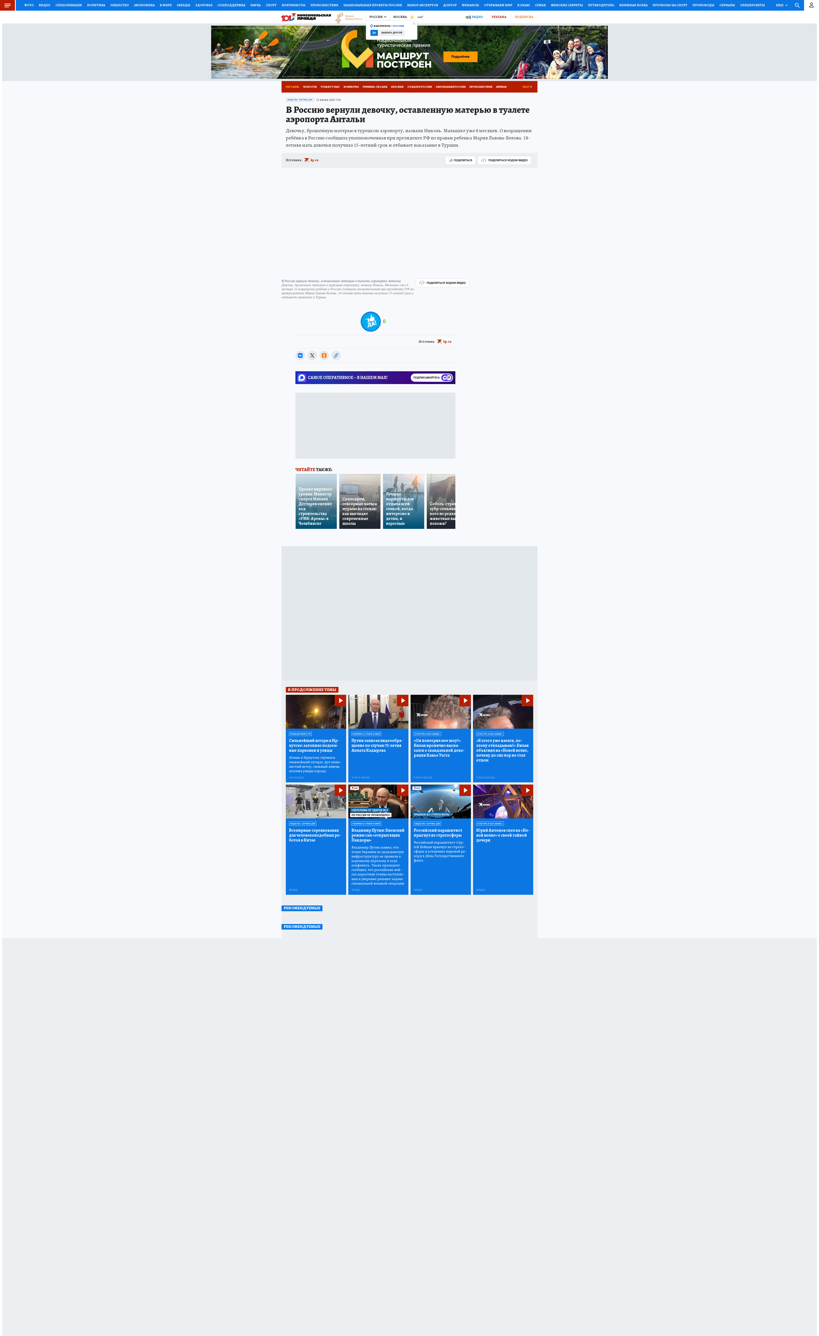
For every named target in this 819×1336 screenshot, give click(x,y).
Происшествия (324, 5)
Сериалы (727, 5)
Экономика (144, 5)
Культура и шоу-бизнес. (427, 734)
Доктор (450, 5)
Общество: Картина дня (299, 100)
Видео (44, 5)
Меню (7, 5)
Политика (96, 5)
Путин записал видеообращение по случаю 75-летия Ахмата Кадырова (377, 745)
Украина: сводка (375, 86)
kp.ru (315, 160)
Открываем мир (498, 5)
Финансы (470, 5)
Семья (540, 5)
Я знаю (523, 5)
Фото (29, 5)
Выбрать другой (392, 32)
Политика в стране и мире (366, 734)
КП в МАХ (397, 86)
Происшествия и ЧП (300, 734)
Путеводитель (601, 5)
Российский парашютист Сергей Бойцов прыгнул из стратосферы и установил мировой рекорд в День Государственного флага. (440, 851)
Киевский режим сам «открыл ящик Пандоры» (377, 835)
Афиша (501, 86)
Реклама (499, 17)
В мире (166, 5)
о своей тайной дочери (503, 835)
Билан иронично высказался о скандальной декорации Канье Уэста (439, 748)
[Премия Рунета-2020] (347, 17)
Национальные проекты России (372, 5)
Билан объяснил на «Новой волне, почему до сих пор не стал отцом (502, 750)
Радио (477, 17)
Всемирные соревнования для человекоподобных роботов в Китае (315, 835)
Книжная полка (633, 5)
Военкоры (351, 86)
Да (374, 32)
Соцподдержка (231, 5)
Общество (119, 5)
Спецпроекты (752, 5)
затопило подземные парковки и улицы (314, 745)
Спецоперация (68, 5)
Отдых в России (419, 86)
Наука (255, 5)
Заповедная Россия (451, 86)
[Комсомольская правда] (306, 17)
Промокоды (703, 5)
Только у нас (330, 86)
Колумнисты (293, 5)
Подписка (524, 17)
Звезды (183, 5)
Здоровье (203, 5)
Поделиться (463, 160)
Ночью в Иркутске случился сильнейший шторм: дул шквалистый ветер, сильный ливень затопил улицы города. (315, 764)
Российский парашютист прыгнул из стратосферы (438, 833)
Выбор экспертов (422, 5)
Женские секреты (567, 5)
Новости (310, 86)
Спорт (271, 5)
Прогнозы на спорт (670, 5)
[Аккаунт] (811, 5)
